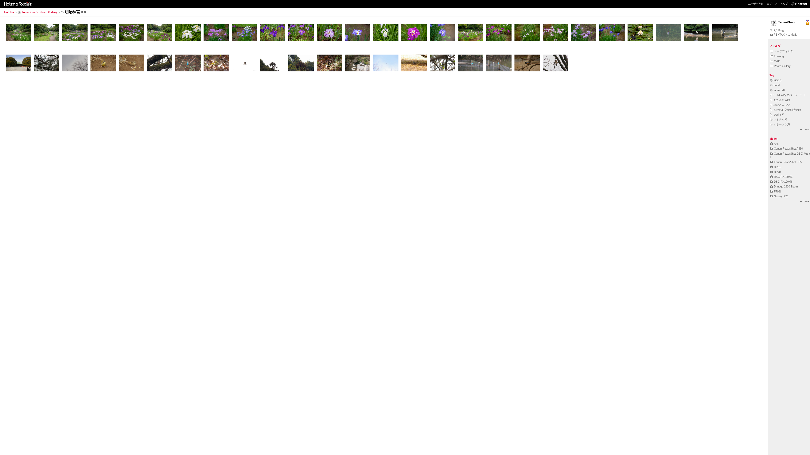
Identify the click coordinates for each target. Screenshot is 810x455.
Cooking (779, 56)
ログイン (772, 3)
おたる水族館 (782, 100)
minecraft (779, 90)
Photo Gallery (782, 66)
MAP (777, 61)
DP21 (777, 167)
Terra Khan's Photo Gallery (40, 12)
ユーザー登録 (755, 3)
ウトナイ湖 (780, 119)
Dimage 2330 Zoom (786, 186)
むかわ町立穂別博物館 (787, 109)
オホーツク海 (782, 124)
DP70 (777, 172)
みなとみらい (782, 104)
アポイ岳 (779, 114)
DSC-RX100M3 (783, 176)
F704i (777, 191)
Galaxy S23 (781, 196)
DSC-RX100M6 (783, 181)
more (806, 129)
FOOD (777, 80)
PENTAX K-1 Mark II (786, 34)
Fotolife (9, 12)
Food (777, 85)
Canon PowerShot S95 (788, 162)
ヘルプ (784, 3)
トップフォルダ (783, 51)
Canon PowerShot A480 (788, 148)
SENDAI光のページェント (790, 95)
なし (776, 143)
